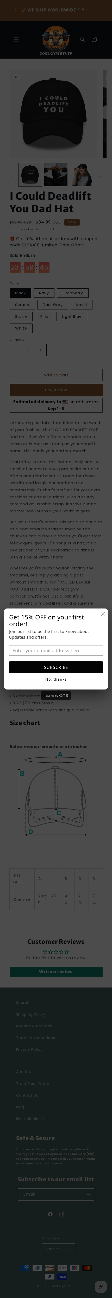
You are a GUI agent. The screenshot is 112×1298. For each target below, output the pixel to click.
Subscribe (56, 667)
